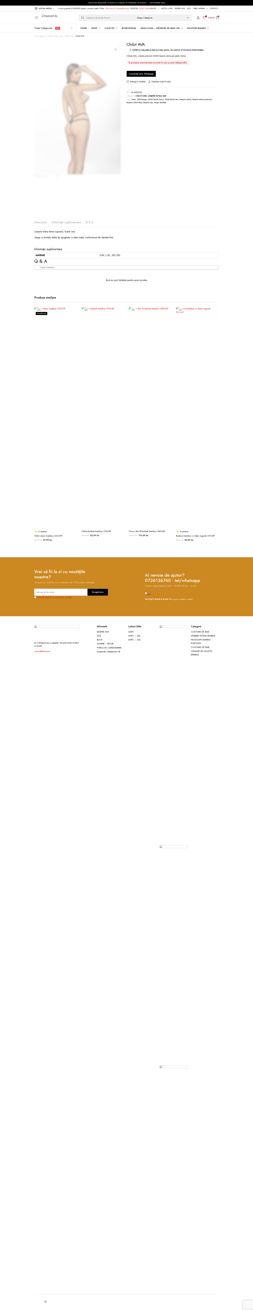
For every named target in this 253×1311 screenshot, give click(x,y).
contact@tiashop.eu (42, 651)
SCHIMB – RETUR (105, 643)
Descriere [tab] (40, 222)
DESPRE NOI (180, 8)
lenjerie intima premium (202, 99)
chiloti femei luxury (155, 99)
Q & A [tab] (89, 222)
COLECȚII (109, 28)
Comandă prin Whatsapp (141, 73)
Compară (74, 317)
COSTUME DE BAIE (200, 631)
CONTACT (214, 8)
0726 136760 (145, 8)
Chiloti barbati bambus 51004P (96, 531)
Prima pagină (39, 36)
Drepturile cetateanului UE (108, 651)
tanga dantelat (160, 102)
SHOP (94, 28)
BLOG (153, 8)
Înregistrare (98, 592)
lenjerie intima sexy (134, 102)
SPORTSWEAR (129, 28)
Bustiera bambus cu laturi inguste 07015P (195, 535)
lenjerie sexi (148, 102)
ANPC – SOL (134, 639)
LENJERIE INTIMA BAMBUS (203, 635)
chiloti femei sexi (171, 99)
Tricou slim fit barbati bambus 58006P (147, 531)
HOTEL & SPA (166, 8)
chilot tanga (142, 99)
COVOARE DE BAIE (200, 647)
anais (133, 99)
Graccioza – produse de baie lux (160, 28)
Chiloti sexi (69, 36)
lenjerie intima (185, 99)
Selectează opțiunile (74, 323)
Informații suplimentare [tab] (66, 222)
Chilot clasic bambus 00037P (48, 535)
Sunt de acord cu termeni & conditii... (55, 597)
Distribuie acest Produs (161, 81)
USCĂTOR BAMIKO (196, 28)
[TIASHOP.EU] (58, 18)
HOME (83, 28)
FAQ (188, 8)
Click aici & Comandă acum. (117, 8)
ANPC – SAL (134, 635)
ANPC (131, 631)
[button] (44, 8)
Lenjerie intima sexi (55, 36)
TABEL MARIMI (199, 8)
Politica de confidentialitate (109, 647)
